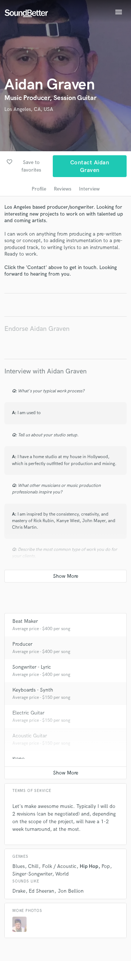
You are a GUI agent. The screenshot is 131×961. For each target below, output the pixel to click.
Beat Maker (25, 621)
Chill (33, 866)
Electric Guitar (28, 713)
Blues (18, 866)
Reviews (62, 189)
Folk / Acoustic (59, 866)
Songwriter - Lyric (31, 667)
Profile (39, 189)
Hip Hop (89, 866)
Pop (106, 866)
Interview (89, 189)
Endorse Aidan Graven (37, 329)
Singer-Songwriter (32, 874)
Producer (22, 644)
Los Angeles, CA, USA (28, 109)
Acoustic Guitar (29, 736)
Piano (18, 759)
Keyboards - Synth (32, 690)
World (62, 874)
